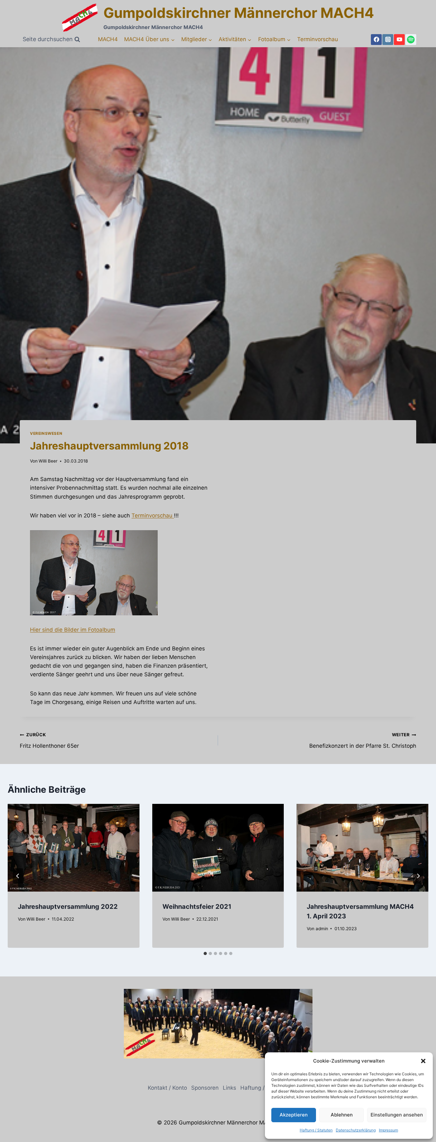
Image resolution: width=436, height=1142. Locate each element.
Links (229, 1088)
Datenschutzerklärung (356, 1130)
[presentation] (73, 848)
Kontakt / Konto (167, 1088)
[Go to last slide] (18, 876)
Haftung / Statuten (316, 1130)
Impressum (388, 1130)
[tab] (205, 953)
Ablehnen (342, 1115)
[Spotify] (410, 39)
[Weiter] (418, 876)
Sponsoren (205, 1088)
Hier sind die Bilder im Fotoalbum (72, 630)
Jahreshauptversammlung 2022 (68, 906)
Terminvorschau (317, 39)
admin (322, 928)
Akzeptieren (294, 1115)
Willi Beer (48, 460)
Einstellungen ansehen (397, 1115)
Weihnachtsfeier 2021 (196, 906)
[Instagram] (387, 39)
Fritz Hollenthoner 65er (49, 740)
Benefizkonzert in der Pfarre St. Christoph (362, 740)
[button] (423, 1061)
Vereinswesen (46, 433)
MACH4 (108, 39)
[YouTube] (399, 39)
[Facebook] (376, 39)
